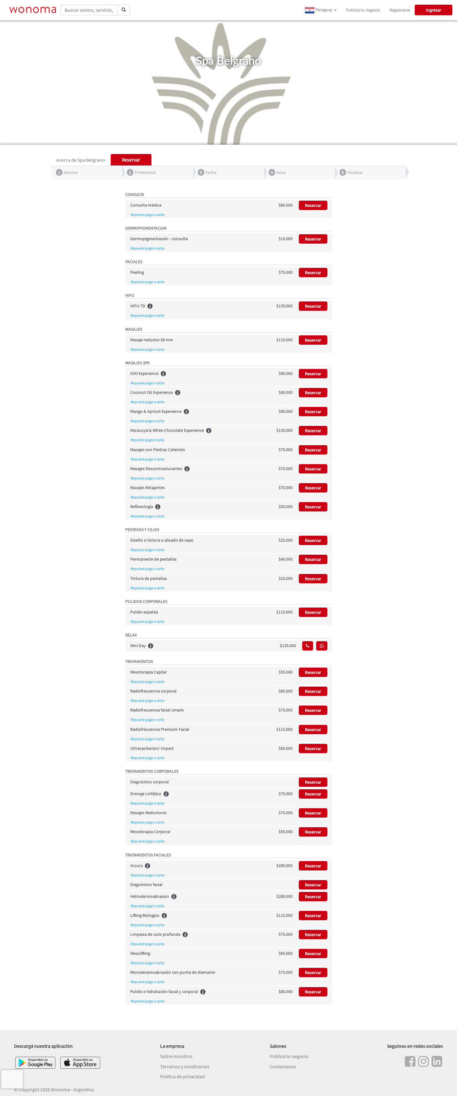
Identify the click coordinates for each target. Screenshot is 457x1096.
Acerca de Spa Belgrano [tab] (80, 160)
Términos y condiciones (185, 1066)
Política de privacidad (182, 1076)
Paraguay (324, 9)
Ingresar (433, 10)
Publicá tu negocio (363, 10)
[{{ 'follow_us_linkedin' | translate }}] (437, 1061)
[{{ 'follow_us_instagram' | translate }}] (423, 1061)
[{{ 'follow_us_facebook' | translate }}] (410, 1061)
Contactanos (283, 1066)
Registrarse (400, 10)
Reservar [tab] (131, 159)
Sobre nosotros (176, 1056)
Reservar (313, 205)
